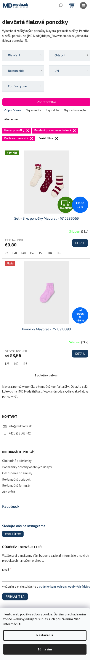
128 (14, 253)
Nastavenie (44, 635)
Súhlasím (45, 649)
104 (50, 253)
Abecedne (11, 119)
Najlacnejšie (33, 110)
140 (23, 253)
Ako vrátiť (8, 492)
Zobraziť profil (13, 534)
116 (58, 253)
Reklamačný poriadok (16, 479)
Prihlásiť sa (15, 596)
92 (6, 253)
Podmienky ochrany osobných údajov (27, 467)
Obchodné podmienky (17, 461)
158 (41, 253)
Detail (80, 243)
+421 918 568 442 (19, 433)
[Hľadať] (60, 5)
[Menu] (83, 5)
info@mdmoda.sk (20, 426)
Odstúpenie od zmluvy (17, 473)
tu (20, 624)
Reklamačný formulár (16, 485)
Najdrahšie (52, 110)
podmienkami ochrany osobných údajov (64, 587)
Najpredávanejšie (75, 110)
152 (32, 253)
